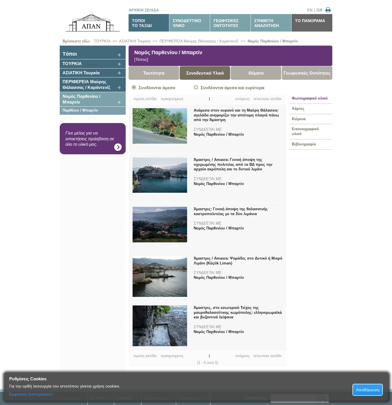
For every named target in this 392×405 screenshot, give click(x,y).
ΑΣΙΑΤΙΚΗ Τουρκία (134, 41)
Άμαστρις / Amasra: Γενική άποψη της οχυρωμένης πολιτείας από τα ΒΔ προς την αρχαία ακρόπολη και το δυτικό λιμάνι (233, 164)
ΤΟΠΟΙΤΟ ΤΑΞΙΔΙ (142, 23)
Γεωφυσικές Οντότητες (307, 73)
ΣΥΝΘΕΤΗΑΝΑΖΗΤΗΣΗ (266, 23)
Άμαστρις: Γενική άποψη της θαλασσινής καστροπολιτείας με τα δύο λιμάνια (231, 211)
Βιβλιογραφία (304, 144)
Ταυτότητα (153, 73)
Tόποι (70, 54)
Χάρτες (298, 108)
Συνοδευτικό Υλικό (205, 73)
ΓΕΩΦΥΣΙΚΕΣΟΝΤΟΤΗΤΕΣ (226, 23)
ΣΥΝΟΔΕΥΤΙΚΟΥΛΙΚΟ (187, 23)
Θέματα (256, 73)
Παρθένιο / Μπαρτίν (80, 110)
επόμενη (242, 99)
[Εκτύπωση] (328, 10)
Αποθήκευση (367, 390)
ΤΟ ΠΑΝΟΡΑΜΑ (310, 20)
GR (320, 10)
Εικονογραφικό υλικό (305, 131)
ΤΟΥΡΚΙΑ (102, 41)
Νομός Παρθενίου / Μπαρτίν (273, 41)
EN (310, 10)
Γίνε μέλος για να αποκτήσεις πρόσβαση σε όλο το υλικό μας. (89, 139)
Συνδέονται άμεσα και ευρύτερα (232, 87)
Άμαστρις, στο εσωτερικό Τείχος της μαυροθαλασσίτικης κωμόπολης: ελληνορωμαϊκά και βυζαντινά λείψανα (238, 312)
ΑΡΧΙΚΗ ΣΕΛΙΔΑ (144, 10)
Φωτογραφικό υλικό (310, 98)
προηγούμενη (172, 99)
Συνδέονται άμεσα (157, 87)
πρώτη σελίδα (145, 99)
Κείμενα (299, 119)
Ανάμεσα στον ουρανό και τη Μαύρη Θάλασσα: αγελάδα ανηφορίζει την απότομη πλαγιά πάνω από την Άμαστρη (236, 115)
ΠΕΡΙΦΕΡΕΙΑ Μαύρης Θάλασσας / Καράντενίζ (199, 41)
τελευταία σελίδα (267, 99)
